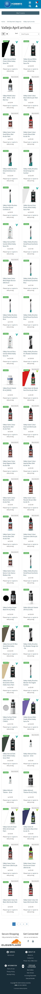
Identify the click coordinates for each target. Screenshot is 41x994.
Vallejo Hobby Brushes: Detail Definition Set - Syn (10, 171)
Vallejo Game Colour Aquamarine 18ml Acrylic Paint (9, 427)
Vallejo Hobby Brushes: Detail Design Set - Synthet (30, 171)
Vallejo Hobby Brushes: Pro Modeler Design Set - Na (30, 646)
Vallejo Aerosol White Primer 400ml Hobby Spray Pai (30, 61)
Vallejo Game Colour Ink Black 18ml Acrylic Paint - (10, 902)
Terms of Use (10, 969)
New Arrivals (30, 973)
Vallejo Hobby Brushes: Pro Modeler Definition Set (30, 354)
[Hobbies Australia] (13, 4)
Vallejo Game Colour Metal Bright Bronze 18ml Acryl (9, 280)
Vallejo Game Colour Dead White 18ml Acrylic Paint (9, 134)
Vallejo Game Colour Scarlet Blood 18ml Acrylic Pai (29, 134)
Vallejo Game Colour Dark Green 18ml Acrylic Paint (10, 865)
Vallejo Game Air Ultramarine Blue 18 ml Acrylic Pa (30, 829)
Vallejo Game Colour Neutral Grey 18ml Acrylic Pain (9, 500)
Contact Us (30, 958)
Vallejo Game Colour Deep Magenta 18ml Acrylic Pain (9, 463)
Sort (16, 33)
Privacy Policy (11, 971)
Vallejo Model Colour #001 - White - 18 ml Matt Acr (9, 98)
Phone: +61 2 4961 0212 (30, 961)
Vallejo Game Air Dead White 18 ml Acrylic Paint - (9, 829)
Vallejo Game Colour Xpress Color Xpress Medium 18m (9, 573)
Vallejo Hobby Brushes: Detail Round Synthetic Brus (30, 244)
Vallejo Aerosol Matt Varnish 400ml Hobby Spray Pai (9, 244)
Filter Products (20, 13)
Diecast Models (30, 978)
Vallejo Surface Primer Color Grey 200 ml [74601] (9, 719)
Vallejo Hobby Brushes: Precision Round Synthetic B (10, 207)
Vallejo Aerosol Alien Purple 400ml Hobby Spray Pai (29, 719)
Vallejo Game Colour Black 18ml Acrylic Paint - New (30, 98)
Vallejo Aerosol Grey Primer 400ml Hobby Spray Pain (29, 207)
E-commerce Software (19, 988)
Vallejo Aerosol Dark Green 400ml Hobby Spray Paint (9, 756)
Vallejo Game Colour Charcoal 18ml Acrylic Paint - (29, 427)
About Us (30, 955)
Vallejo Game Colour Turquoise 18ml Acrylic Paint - (30, 536)
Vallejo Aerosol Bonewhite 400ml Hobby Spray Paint (8, 683)
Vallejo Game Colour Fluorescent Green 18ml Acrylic (29, 865)
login (8, 69)
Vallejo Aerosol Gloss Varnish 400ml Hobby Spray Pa (9, 354)
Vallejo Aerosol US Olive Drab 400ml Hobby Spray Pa (10, 646)
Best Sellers (30, 970)
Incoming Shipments (30, 975)
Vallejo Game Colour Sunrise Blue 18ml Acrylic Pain (9, 536)
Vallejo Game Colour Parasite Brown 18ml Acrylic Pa (29, 500)
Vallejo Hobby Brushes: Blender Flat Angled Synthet (30, 683)
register (14, 69)
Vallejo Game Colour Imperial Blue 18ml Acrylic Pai (29, 463)
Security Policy (11, 974)
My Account (10, 955)
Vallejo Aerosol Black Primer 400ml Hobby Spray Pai (9, 61)
